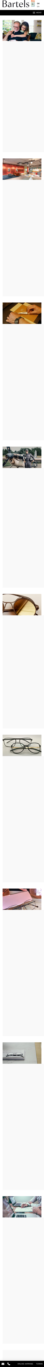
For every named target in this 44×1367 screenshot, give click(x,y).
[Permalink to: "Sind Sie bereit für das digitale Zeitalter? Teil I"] (22, 1207)
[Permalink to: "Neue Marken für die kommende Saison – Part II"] (22, 745)
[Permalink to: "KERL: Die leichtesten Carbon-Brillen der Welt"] (22, 457)
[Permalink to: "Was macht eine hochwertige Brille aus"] (22, 169)
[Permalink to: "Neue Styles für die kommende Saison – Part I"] (22, 899)
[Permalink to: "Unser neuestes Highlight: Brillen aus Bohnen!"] (22, 313)
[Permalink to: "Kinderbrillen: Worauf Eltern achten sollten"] (22, 30)
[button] (37, 13)
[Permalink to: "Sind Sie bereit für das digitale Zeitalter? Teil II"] (22, 1053)
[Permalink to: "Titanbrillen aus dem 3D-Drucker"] (22, 604)
